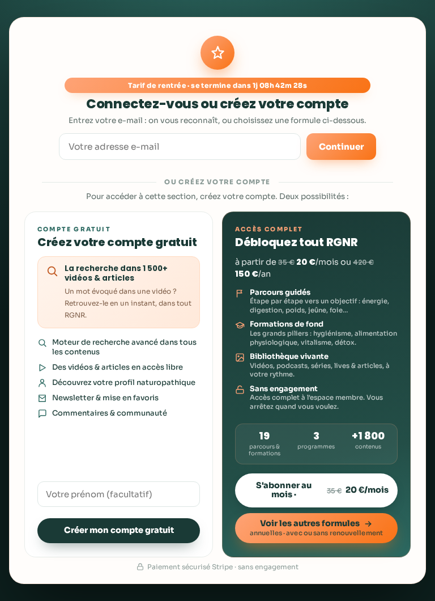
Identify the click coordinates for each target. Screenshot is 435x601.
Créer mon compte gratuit (119, 530)
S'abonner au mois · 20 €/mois (322, 490)
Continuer (341, 146)
